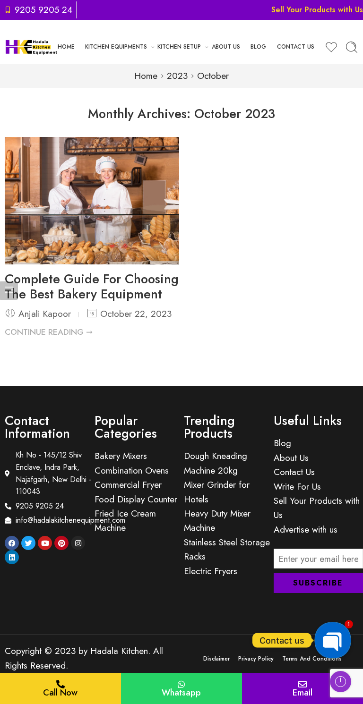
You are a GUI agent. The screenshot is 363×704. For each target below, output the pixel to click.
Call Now (60, 693)
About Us (226, 46)
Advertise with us (305, 529)
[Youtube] (45, 543)
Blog (258, 46)
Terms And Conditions (312, 658)
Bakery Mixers (121, 456)
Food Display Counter (136, 499)
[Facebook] (12, 543)
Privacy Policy (256, 658)
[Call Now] (60, 684)
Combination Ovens (132, 470)
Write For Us (297, 486)
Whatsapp (181, 693)
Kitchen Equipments (116, 46)
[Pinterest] (61, 543)
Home (66, 46)
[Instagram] (78, 543)
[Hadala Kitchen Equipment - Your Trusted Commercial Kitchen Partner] (31, 47)
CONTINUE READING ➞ (49, 332)
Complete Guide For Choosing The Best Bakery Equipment (92, 286)
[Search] (351, 47)
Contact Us (295, 46)
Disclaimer (216, 658)
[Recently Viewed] (340, 681)
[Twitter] (28, 543)
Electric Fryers (210, 571)
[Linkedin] (12, 557)
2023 (177, 75)
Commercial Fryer (128, 484)
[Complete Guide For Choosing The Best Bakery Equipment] (92, 200)
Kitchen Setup (179, 46)
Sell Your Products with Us (317, 9)
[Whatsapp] (181, 684)
